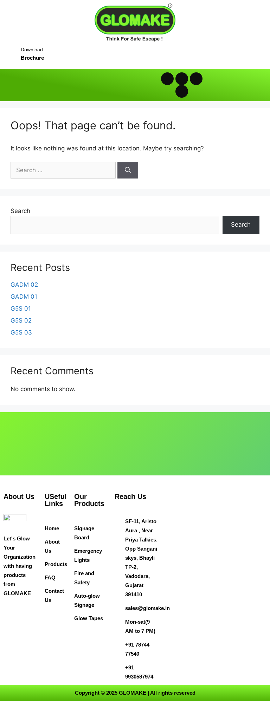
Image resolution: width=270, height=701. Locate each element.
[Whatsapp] (167, 78)
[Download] (9, 51)
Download (32, 49)
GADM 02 (24, 284)
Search (20, 210)
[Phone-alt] (181, 91)
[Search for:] (64, 170)
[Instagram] (196, 78)
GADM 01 (24, 296)
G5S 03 (21, 332)
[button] (71, 85)
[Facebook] (181, 78)
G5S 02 (21, 320)
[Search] (127, 170)
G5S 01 (21, 308)
